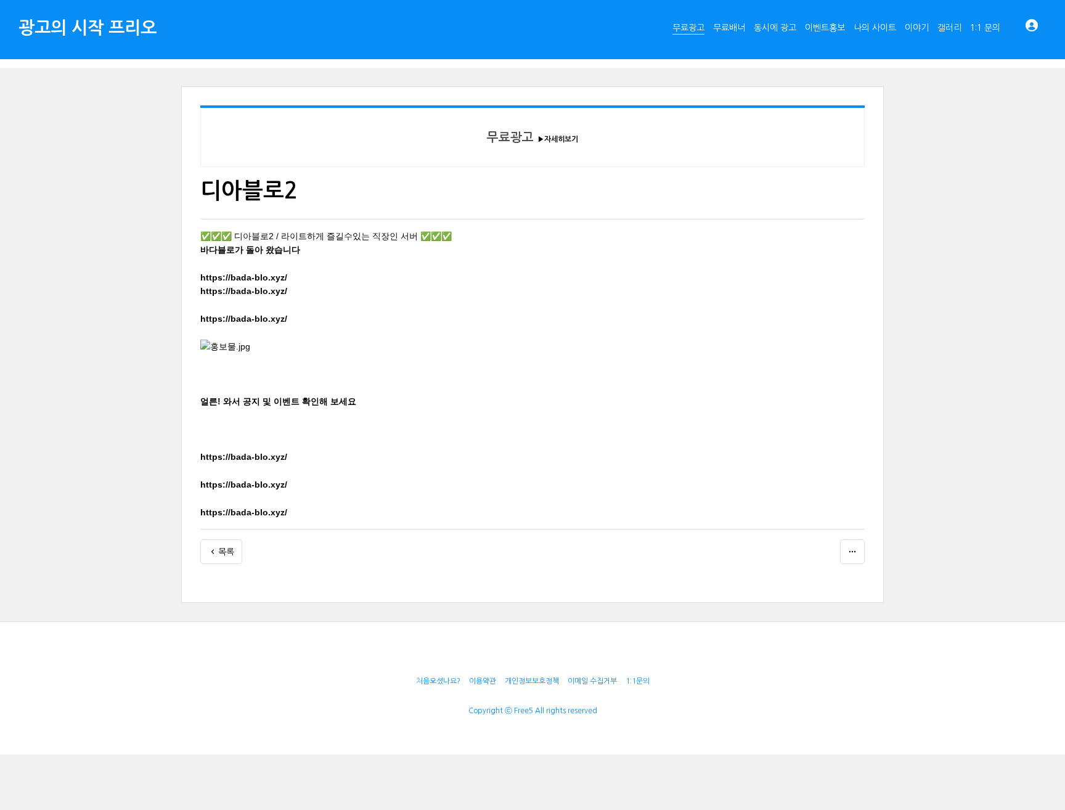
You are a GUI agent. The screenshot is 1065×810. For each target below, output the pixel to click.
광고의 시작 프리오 (87, 27)
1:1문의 (638, 681)
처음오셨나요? (438, 681)
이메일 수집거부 (592, 681)
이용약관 (482, 681)
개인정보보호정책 (532, 681)
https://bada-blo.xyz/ (243, 277)
